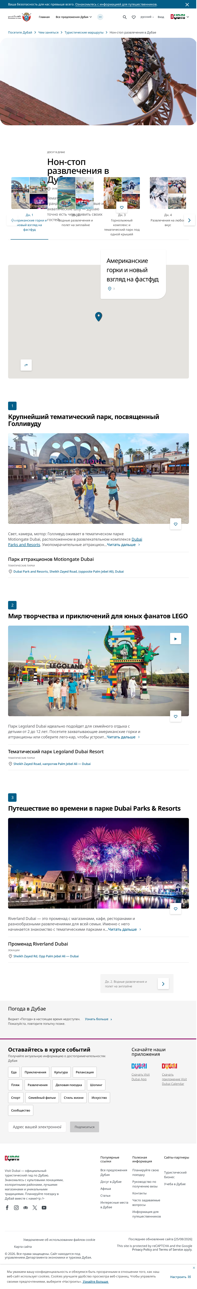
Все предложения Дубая (72, 17)
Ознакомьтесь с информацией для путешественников (116, 4)
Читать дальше (121, 544)
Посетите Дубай (20, 32)
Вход (161, 17)
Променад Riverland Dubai (38, 944)
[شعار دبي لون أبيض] (12, 1159)
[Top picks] (134, 17)
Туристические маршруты (84, 32)
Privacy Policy (142, 1249)
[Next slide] (12, 219)
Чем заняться (48, 32)
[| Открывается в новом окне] (16, 1207)
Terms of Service (171, 1249)
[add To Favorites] (121, 207)
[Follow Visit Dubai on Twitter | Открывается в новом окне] (35, 1207)
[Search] (125, 16)
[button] (180, 1277)
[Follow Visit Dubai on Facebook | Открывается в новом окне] (7, 1207)
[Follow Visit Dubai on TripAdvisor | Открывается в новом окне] (25, 1207)
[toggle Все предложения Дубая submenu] (90, 17)
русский (146, 17)
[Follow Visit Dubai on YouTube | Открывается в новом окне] (44, 1207)
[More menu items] (100, 17)
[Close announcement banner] (187, 4)
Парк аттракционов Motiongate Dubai (51, 559)
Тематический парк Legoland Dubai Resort (56, 751)
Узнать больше (96, 1019)
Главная (44, 17)
